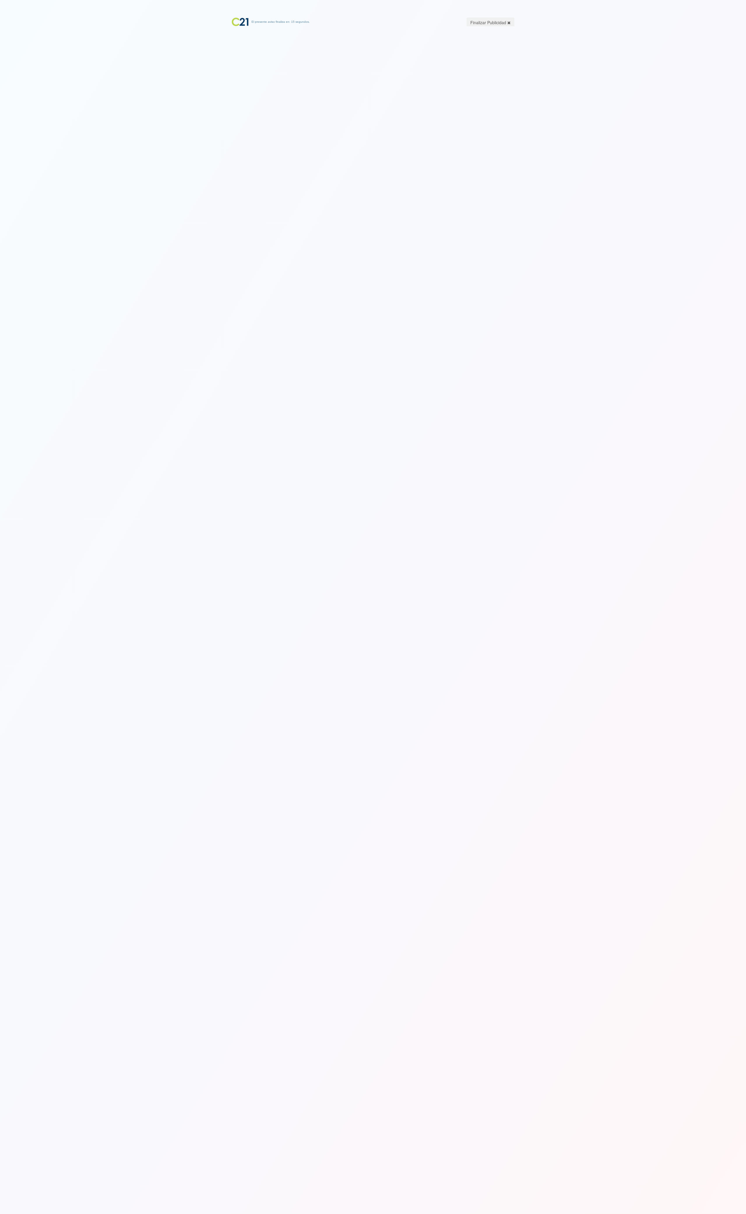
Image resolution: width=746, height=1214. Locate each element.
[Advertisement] (373, 62)
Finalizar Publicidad (488, 22)
